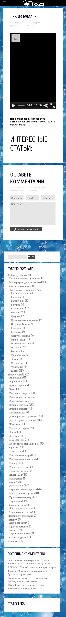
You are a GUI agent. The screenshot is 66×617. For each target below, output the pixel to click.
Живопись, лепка (17, 505)
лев (32, 25)
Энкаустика (15, 478)
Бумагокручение (18, 385)
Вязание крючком (18, 404)
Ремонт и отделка (18, 467)
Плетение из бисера (20, 455)
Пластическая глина (22, 343)
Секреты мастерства (20, 511)
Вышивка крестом (19, 400)
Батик (12, 389)
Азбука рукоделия (17, 275)
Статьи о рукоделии (20, 286)
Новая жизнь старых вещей (24, 443)
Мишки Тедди (18, 339)
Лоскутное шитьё (20, 335)
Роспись (15, 351)
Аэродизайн (16, 381)
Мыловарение (17, 439)
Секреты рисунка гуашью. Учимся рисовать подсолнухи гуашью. (29, 561)
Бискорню (16, 296)
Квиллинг (16, 328)
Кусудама (16, 331)
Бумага (27, 25)
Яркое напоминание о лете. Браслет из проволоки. (28, 572)
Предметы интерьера (21, 497)
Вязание (15, 312)
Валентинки (17, 300)
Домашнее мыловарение (24, 320)
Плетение (16, 347)
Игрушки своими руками (23, 489)
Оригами (14, 447)
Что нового (14, 541)
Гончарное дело (18, 412)
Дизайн (12, 482)
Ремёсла (13, 530)
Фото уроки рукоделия (21, 290)
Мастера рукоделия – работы (25, 282)
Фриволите (17, 366)
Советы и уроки (18, 537)
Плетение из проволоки (22, 459)
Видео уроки (15, 374)
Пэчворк (14, 463)
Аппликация (16, 377)
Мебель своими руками (22, 493)
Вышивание (17, 308)
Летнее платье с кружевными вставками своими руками (27, 586)
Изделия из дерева (19, 428)
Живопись (14, 424)
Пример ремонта (18, 526)
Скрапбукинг (18, 355)
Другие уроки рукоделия (22, 420)
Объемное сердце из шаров (41, 567)
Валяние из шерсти (19, 393)
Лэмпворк (14, 435)
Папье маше (16, 451)
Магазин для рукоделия (20, 515)
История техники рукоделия (24, 278)
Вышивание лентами (20, 397)
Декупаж (16, 316)
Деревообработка (20, 533)
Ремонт (12, 519)
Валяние (15, 304)
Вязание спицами (18, 408)
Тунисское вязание (19, 470)
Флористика (17, 362)
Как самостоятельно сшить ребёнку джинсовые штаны (27, 579)
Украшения (15, 501)
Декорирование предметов (24, 416)
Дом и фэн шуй (17, 522)
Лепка (12, 432)
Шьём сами (15, 474)
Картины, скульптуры (21, 508)
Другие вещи (16, 485)
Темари (15, 359)
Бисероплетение (20, 293)
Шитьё (14, 370)
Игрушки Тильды (20, 324)
